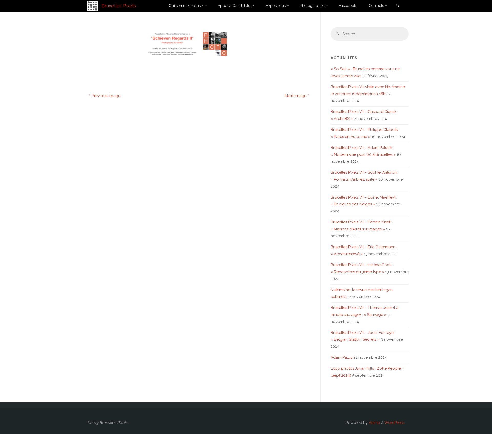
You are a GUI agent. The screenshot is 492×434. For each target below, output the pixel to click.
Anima (374, 422)
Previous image (105, 95)
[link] (397, 6)
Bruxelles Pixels (118, 5)
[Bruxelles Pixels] (92, 5)
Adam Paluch (343, 357)
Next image (295, 95)
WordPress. (394, 422)
